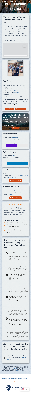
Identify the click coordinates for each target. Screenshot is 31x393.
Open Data (24, 376)
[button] (25, 2)
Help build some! (23, 175)
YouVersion (11, 194)
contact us (14, 368)
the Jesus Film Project (12, 177)
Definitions (18, 370)
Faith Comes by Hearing (13, 190)
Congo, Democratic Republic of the (15, 87)
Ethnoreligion (16, 92)
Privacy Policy (15, 376)
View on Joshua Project (8, 105)
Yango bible (14, 193)
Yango (15, 90)
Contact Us (6, 376)
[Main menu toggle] (29, 1)
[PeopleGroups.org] (8, 2)
